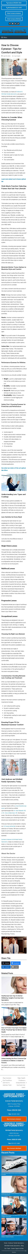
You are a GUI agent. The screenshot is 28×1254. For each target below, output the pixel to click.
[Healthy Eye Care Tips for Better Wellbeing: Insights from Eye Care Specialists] (14, 985)
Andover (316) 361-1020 (14, 3)
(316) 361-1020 (16, 1110)
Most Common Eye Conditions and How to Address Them (6, 1081)
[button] (4, 37)
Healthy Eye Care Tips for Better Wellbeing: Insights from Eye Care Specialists (12, 998)
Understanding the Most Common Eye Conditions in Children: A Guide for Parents (13, 1060)
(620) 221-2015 (16, 1139)
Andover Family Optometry (14, 1101)
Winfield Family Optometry (14, 1130)
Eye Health (17, 56)
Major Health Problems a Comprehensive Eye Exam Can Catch (19, 1082)
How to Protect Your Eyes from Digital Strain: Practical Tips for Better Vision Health (13, 1030)
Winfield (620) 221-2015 (15, 7)
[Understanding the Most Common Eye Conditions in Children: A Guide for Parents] (14, 1047)
